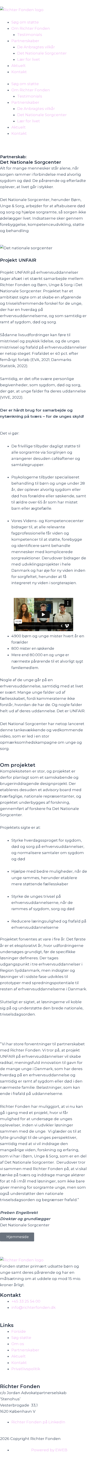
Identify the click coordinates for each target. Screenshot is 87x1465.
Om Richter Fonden (30, 28)
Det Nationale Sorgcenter (42, 53)
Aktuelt (18, 65)
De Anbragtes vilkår (36, 47)
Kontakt (19, 72)
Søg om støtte (25, 22)
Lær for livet (28, 59)
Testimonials (29, 34)
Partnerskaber (25, 41)
